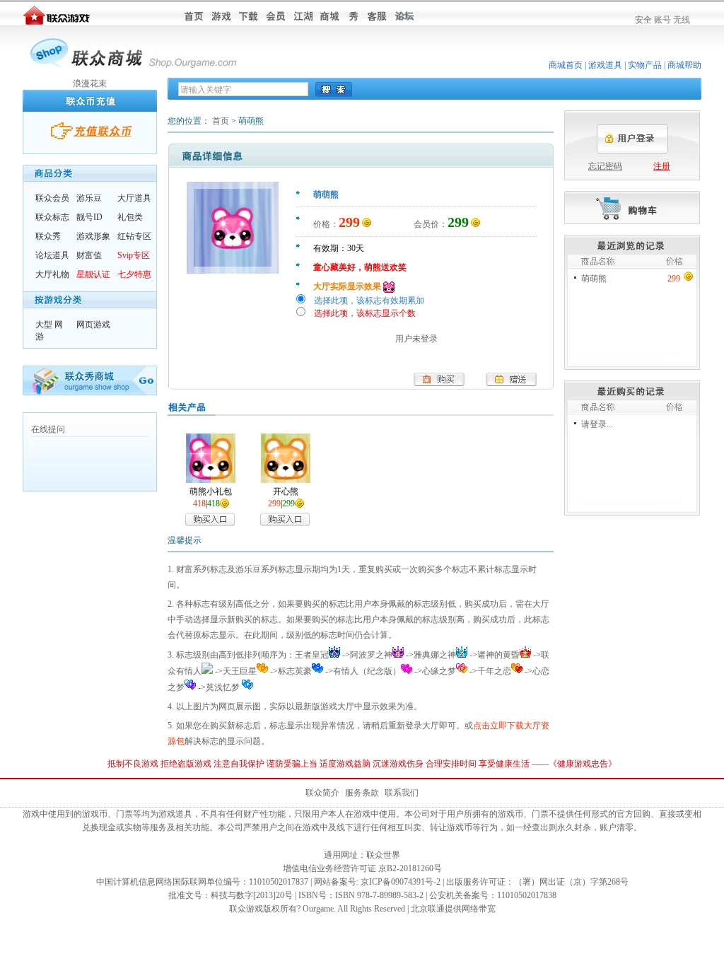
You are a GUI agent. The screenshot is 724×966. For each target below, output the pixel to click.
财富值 (89, 255)
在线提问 (48, 429)
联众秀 (48, 236)
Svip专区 (133, 255)
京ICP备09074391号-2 (400, 882)
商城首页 (566, 65)
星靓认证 (93, 274)
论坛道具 (52, 255)
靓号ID (89, 217)
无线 (681, 20)
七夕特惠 (134, 274)
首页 (220, 121)
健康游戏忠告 (582, 764)
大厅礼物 (52, 274)
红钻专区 (134, 236)
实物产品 (645, 65)
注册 (661, 166)
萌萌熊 (594, 279)
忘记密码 (605, 166)
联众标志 (52, 217)
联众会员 (52, 198)
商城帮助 (684, 65)
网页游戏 (93, 325)
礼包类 (130, 217)
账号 (662, 20)
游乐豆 (89, 198)
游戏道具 (605, 65)
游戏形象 (93, 236)
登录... (601, 424)
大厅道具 (134, 198)
